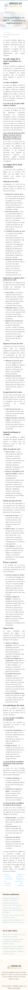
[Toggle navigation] (5, 9)
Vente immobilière (8, 32)
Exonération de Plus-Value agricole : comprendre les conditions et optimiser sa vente (13, 941)
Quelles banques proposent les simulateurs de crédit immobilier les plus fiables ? (13, 910)
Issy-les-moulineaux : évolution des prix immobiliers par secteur (8, 879)
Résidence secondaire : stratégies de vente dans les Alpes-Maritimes (19, 879)
